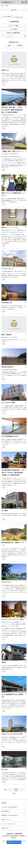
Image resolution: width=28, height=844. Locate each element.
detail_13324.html (14, 331)
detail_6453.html (14, 581)
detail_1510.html (14, 69)
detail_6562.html (14, 365)
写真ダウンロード (6, 819)
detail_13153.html (14, 507)
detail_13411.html (14, 266)
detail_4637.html (14, 471)
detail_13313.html (14, 695)
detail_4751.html (14, 732)
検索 (24, 36)
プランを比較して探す (17, 17)
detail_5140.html (14, 768)
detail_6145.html (14, 153)
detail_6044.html (14, 299)
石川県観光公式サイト (8, 2)
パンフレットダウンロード (8, 824)
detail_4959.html (14, 434)
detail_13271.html (14, 659)
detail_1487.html (14, 543)
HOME (2, 5)
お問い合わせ (5, 828)
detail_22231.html (14, 228)
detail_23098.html (14, 621)
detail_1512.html (14, 190)
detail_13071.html (14, 400)
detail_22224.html (14, 110)
